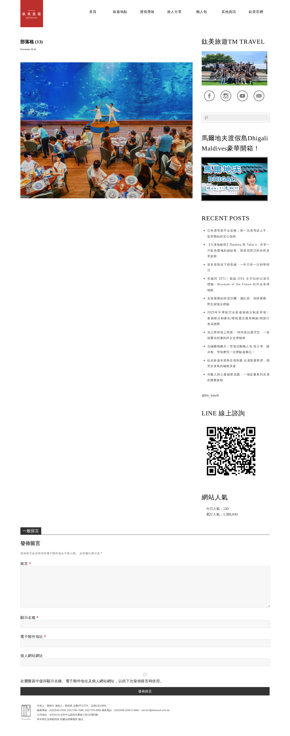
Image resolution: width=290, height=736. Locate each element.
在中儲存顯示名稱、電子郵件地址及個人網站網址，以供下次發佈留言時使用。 (92, 680)
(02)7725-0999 (93, 710)
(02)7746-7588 (75, 710)
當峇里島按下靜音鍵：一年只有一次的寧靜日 (238, 267)
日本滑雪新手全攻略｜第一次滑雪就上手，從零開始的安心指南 (238, 233)
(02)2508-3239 (122, 710)
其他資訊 (229, 12)
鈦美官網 (256, 12)
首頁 (93, 12)
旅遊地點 (120, 12)
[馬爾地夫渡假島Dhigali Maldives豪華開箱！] (234, 199)
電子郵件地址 (33, 636)
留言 (25, 563)
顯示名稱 (29, 617)
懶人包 (201, 12)
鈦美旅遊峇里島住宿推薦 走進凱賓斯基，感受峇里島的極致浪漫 (238, 363)
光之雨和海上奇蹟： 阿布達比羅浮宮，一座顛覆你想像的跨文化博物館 (238, 335)
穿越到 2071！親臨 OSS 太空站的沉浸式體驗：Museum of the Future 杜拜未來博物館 (238, 284)
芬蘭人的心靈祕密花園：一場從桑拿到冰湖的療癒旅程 (238, 377)
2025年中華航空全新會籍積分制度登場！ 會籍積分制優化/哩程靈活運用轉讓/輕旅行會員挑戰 (238, 318)
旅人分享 (174, 12)
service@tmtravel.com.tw (155, 710)
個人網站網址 (31, 655)
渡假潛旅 (147, 12)
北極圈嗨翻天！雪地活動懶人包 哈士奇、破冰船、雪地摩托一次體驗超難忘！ (238, 349)
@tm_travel (210, 395)
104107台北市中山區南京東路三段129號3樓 (73, 714)
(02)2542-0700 (57, 710)
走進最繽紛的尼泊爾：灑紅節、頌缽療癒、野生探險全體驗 (238, 301)
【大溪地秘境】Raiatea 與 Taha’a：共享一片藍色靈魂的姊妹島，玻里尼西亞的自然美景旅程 (238, 250)
